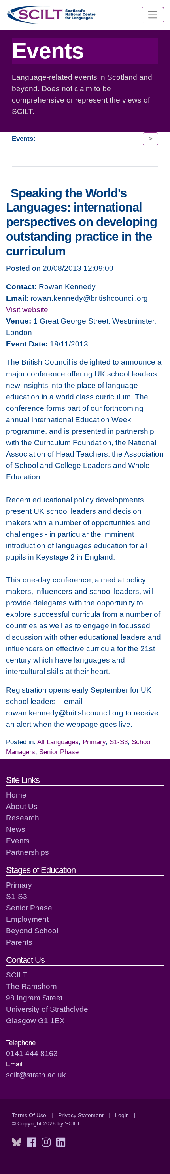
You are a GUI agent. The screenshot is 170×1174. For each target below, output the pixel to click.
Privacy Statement (81, 1115)
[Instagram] (46, 1142)
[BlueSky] (16, 1142)
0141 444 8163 (32, 1053)
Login (122, 1115)
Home (16, 794)
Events (18, 840)
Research (22, 817)
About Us (22, 806)
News (15, 829)
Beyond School (32, 930)
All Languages (58, 742)
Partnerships (27, 852)
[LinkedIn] (60, 1142)
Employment (27, 919)
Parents (19, 942)
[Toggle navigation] (153, 15)
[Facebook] (31, 1142)
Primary (94, 742)
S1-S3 (119, 742)
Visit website (27, 309)
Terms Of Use (29, 1115)
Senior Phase (59, 752)
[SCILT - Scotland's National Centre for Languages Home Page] (52, 15)
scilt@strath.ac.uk (36, 1074)
